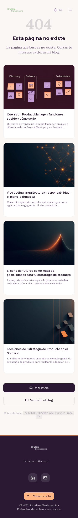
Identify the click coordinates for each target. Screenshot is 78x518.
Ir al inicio (41, 388)
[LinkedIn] (32, 477)
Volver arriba (42, 496)
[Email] (45, 477)
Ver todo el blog (41, 400)
